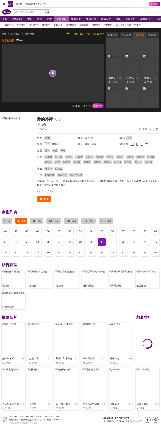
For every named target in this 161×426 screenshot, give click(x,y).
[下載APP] (98, 105)
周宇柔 (109, 156)
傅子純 (58, 156)
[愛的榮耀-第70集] (17, 139)
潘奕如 (107, 162)
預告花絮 (126, 34)
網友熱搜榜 (76, 175)
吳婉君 (48, 156)
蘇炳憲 (140, 156)
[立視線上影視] (6, 12)
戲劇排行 (153, 34)
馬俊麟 (76, 162)
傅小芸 (68, 156)
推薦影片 (139, 34)
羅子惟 (117, 162)
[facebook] (147, 420)
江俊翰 (79, 156)
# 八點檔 (49, 191)
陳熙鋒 (150, 156)
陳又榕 (127, 162)
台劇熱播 (49, 175)
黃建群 (120, 156)
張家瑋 (66, 162)
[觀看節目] (52, 73)
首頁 (4, 33)
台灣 (129, 137)
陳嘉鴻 (48, 168)
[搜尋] (48, 11)
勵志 (63, 150)
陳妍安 (130, 156)
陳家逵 (87, 162)
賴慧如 (48, 162)
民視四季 (62, 175)
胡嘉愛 (97, 162)
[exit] (4, 4)
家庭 (55, 150)
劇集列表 (112, 34)
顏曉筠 (89, 156)
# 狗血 (40, 191)
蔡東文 (58, 168)
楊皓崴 (148, 162)
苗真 (57, 162)
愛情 (47, 150)
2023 (47, 137)
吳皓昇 (99, 156)
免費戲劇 (15, 33)
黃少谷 (138, 162)
